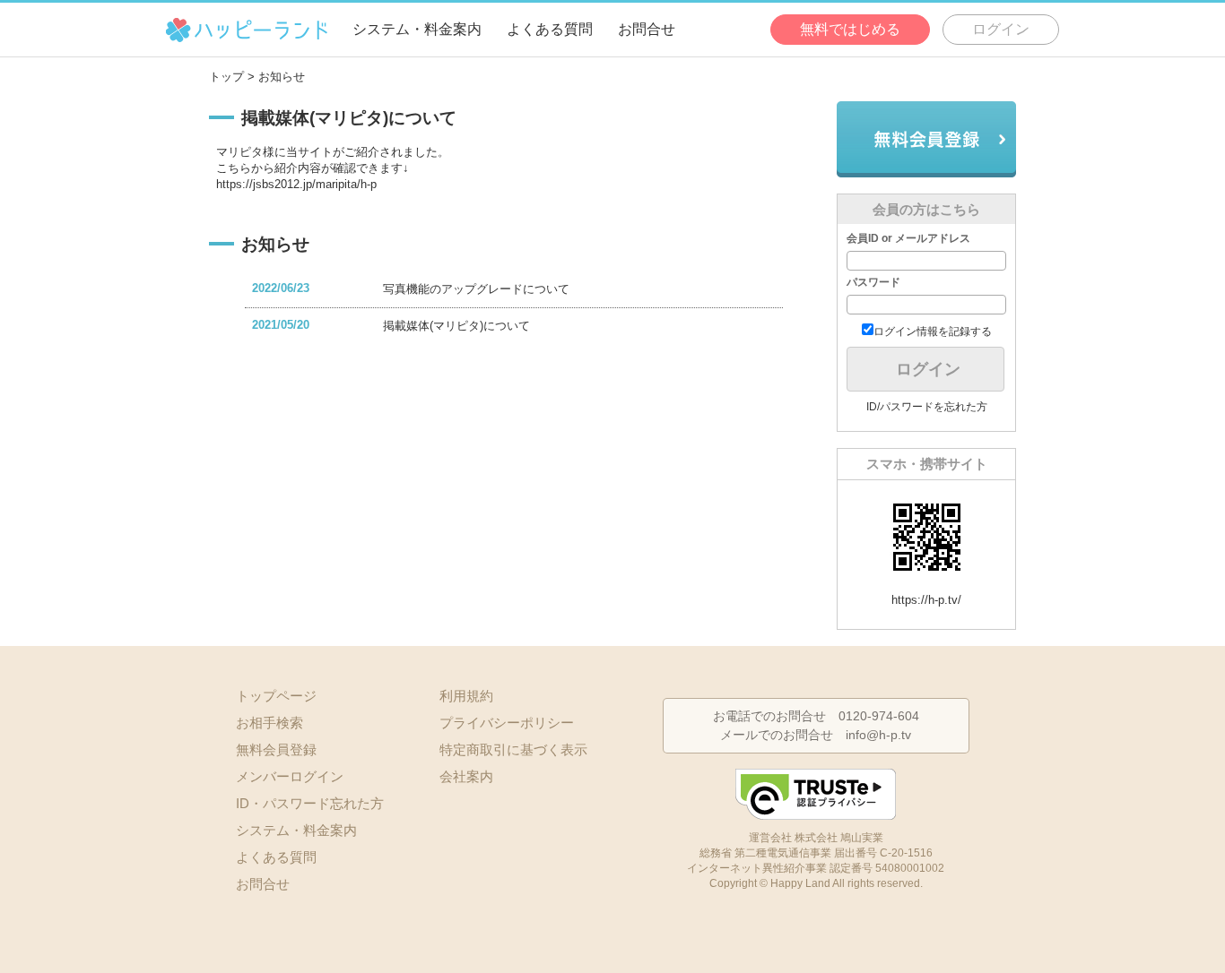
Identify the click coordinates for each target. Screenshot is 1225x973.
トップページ (276, 695)
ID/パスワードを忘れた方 (926, 406)
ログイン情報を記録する (932, 331)
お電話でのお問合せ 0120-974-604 (816, 716)
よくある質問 (550, 29)
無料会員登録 (926, 139)
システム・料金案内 (417, 29)
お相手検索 (269, 722)
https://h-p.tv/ (926, 600)
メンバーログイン (289, 776)
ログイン (1001, 29)
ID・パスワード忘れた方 (310, 803)
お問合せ (646, 29)
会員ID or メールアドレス (908, 238)
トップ (226, 76)
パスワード (873, 282)
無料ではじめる (850, 29)
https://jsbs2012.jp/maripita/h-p (296, 184)
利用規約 (466, 695)
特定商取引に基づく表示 (513, 749)
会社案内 (466, 776)
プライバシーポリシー (506, 722)
